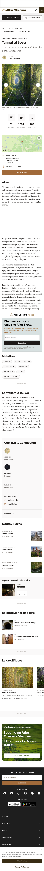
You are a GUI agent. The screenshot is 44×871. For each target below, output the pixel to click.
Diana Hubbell (20, 639)
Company (6, 844)
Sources (7, 513)
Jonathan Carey (21, 625)
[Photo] (36, 536)
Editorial (6, 823)
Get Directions (22, 172)
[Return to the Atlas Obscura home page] (14, 10)
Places (5, 816)
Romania (12, 193)
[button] (11, 117)
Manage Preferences (22, 867)
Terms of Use (23, 348)
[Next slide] (38, 85)
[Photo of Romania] (8, 590)
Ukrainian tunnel (17, 251)
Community (7, 837)
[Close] (41, 849)
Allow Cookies (22, 861)
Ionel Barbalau (10, 459)
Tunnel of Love (9, 693)
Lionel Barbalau (14, 58)
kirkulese (7, 476)
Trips (4, 830)
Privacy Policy (13, 348)
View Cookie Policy (14, 856)
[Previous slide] (6, 85)
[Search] (36, 10)
